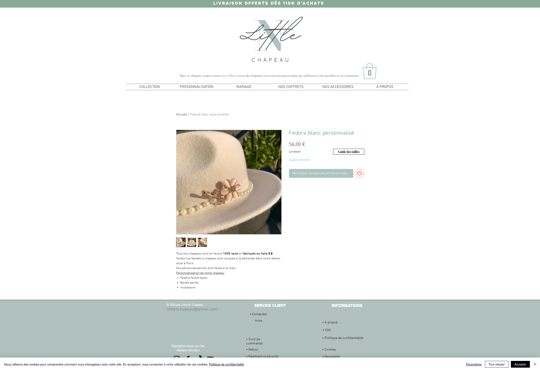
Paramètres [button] (474, 364)
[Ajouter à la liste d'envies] (359, 173)
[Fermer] (534, 364)
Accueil (181, 115)
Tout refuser (497, 364)
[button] (370, 71)
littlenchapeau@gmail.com (192, 309)
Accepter (520, 364)
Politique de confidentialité (226, 364)
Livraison (295, 152)
